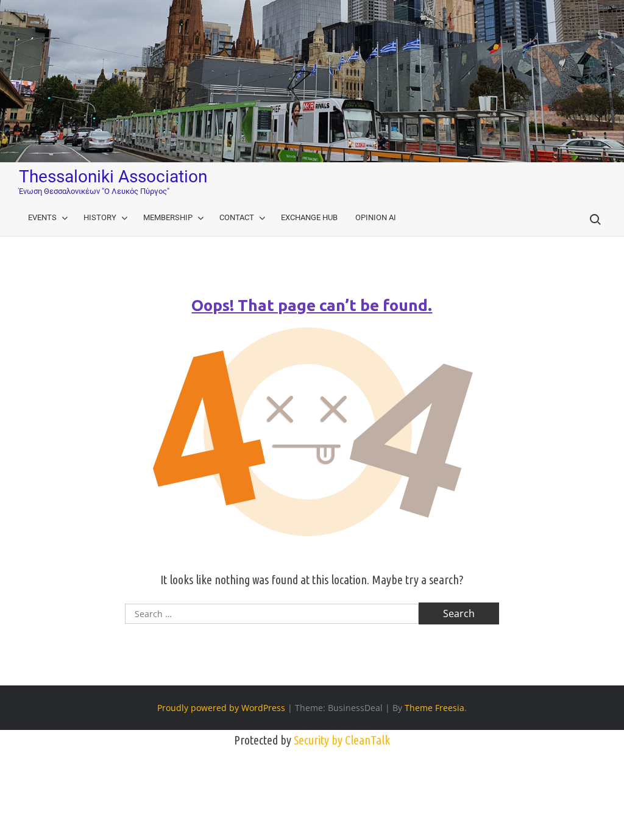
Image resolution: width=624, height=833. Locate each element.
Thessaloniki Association (113, 176)
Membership (168, 217)
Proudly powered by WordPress (221, 707)
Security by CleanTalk (342, 740)
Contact (236, 217)
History (99, 217)
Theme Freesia (434, 707)
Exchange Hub (309, 217)
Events (42, 217)
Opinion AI (375, 217)
